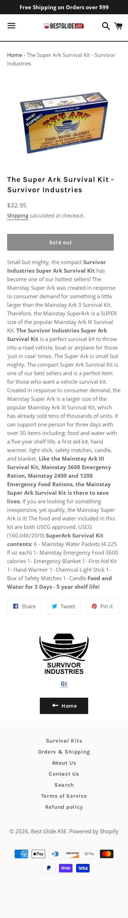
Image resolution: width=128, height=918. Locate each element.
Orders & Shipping (64, 752)
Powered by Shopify (93, 831)
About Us (64, 763)
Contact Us (64, 774)
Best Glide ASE (48, 831)
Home (14, 54)
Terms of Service (64, 796)
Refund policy (64, 807)
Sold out (60, 242)
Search (64, 785)
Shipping (17, 215)
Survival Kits (64, 741)
